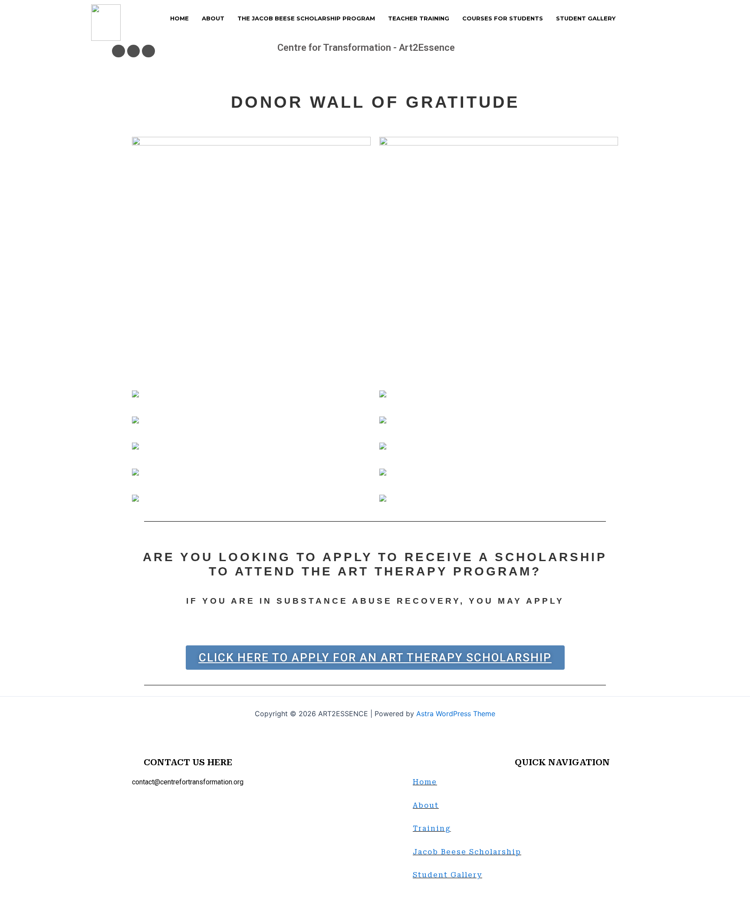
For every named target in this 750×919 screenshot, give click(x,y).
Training (432, 828)
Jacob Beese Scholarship (467, 852)
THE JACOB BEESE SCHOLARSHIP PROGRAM (306, 18)
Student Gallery (447, 875)
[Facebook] (118, 51)
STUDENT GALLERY (585, 18)
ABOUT (213, 18)
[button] (375, 657)
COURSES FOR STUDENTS (502, 18)
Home (425, 782)
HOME (179, 18)
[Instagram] (148, 51)
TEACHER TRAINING (418, 18)
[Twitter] (133, 51)
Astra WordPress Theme (455, 713)
